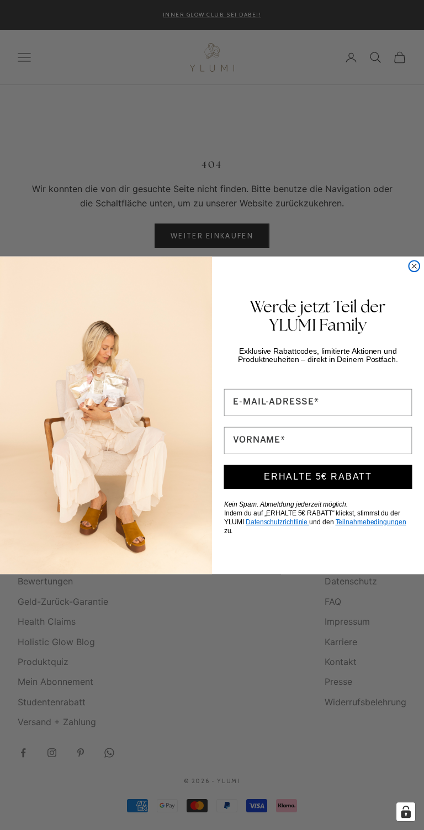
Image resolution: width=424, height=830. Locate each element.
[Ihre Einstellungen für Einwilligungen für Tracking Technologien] (405, 811)
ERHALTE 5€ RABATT (318, 476)
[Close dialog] (414, 266)
